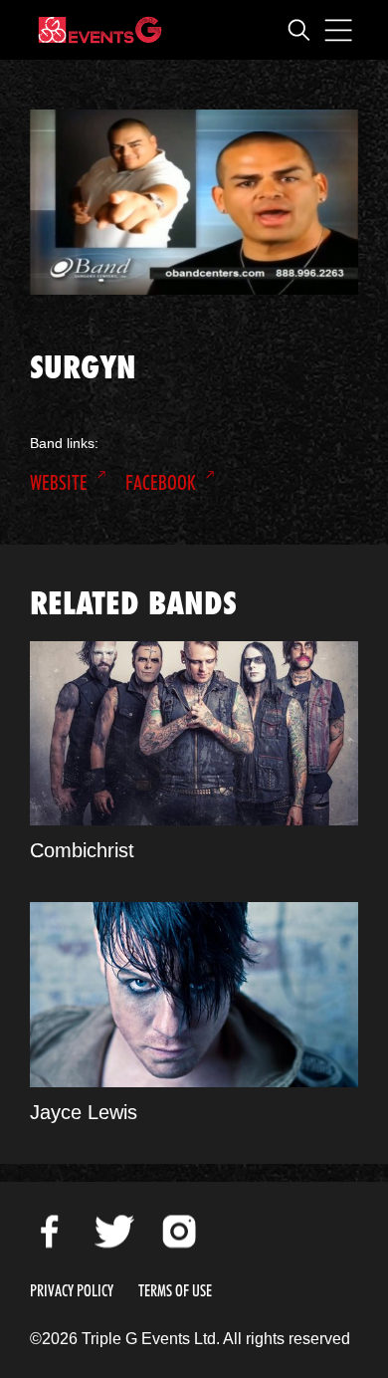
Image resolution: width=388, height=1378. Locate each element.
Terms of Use (175, 1290)
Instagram (179, 1232)
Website (59, 483)
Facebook (160, 483)
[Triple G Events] (100, 30)
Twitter (114, 1232)
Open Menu (338, 30)
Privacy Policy (71, 1290)
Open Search (298, 30)
